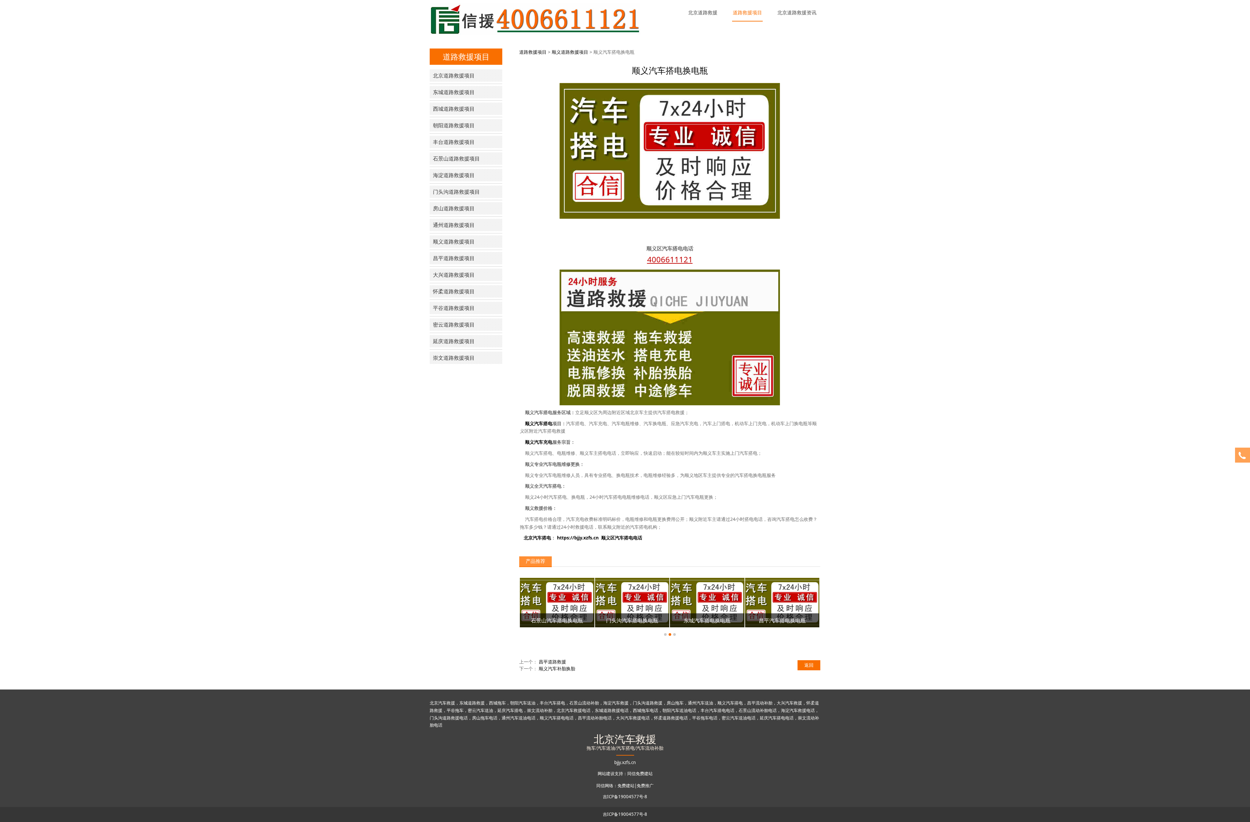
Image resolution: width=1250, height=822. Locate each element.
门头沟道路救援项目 (456, 191)
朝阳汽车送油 (522, 703)
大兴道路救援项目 (454, 274)
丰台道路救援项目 (454, 142)
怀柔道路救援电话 (671, 718)
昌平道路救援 (552, 662)
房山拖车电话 (484, 718)
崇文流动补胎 (539, 710)
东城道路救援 (472, 703)
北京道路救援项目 (454, 75)
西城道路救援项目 (454, 108)
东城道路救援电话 (612, 710)
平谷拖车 (455, 710)
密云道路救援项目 (454, 324)
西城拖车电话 (645, 710)
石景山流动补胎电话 (758, 710)
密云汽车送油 (480, 710)
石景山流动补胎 (584, 703)
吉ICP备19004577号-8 (625, 797)
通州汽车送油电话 (518, 718)
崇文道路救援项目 (454, 357)
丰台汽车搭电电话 (717, 710)
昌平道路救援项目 (454, 258)
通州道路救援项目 (454, 225)
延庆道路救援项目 (454, 341)
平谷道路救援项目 (454, 308)
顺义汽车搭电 (730, 703)
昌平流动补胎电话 (595, 718)
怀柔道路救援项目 (454, 291)
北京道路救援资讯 (796, 12)
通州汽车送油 (700, 703)
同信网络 (604, 785)
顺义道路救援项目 (454, 241)
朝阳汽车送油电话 (679, 710)
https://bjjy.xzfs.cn (578, 538)
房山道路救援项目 (454, 208)
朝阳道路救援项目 (454, 125)
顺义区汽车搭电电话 (621, 538)
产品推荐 (535, 561)
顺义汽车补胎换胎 (557, 668)
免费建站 (626, 785)
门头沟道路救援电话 (449, 718)
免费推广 (645, 785)
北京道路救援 (702, 12)
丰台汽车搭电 (552, 703)
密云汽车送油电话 (739, 718)
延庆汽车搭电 (510, 710)
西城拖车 (497, 703)
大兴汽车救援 (789, 703)
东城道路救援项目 (454, 92)
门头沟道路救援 (647, 703)
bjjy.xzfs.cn (625, 762)
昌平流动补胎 (759, 703)
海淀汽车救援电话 (798, 710)
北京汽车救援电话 (573, 710)
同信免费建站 (640, 773)
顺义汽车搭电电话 (557, 718)
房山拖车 (675, 703)
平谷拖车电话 (704, 718)
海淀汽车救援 (616, 703)
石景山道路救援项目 (456, 158)
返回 (808, 665)
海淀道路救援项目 (454, 175)
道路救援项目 (747, 12)
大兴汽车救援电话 (633, 718)
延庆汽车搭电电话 (777, 718)
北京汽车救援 (442, 703)
